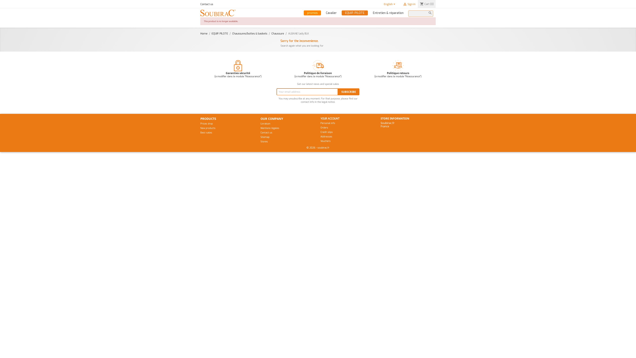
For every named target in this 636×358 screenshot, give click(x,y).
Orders (324, 127)
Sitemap (265, 137)
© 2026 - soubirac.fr (318, 147)
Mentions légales (270, 128)
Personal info (327, 123)
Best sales (206, 132)
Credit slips (326, 132)
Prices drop (206, 123)
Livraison (265, 123)
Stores (264, 141)
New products (207, 128)
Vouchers (325, 141)
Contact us (206, 4)
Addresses (326, 136)
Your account (330, 118)
